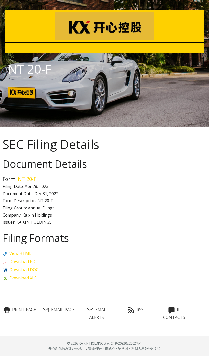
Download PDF (23, 261)
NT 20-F (27, 178)
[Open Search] (10, 48)
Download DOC (23, 269)
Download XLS (23, 278)
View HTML (20, 253)
